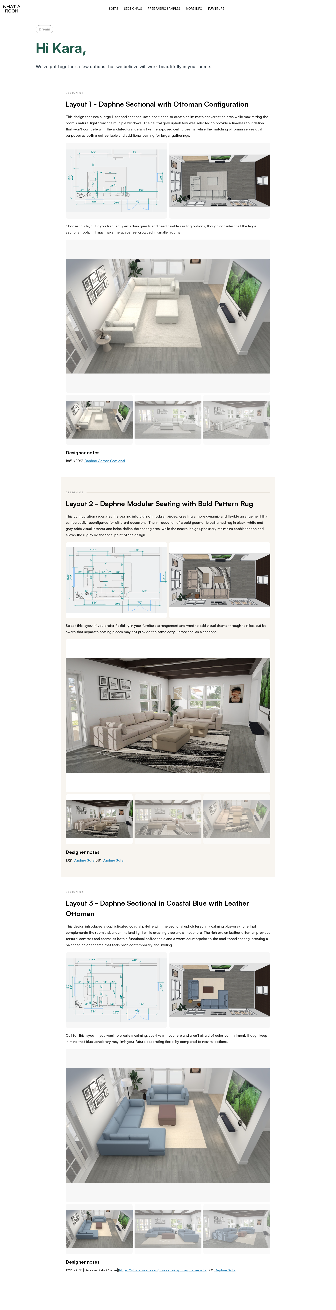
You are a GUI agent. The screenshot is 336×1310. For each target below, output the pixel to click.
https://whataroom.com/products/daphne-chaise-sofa (162, 1270)
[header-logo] (11, 8)
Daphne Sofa (84, 860)
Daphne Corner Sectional (104, 461)
